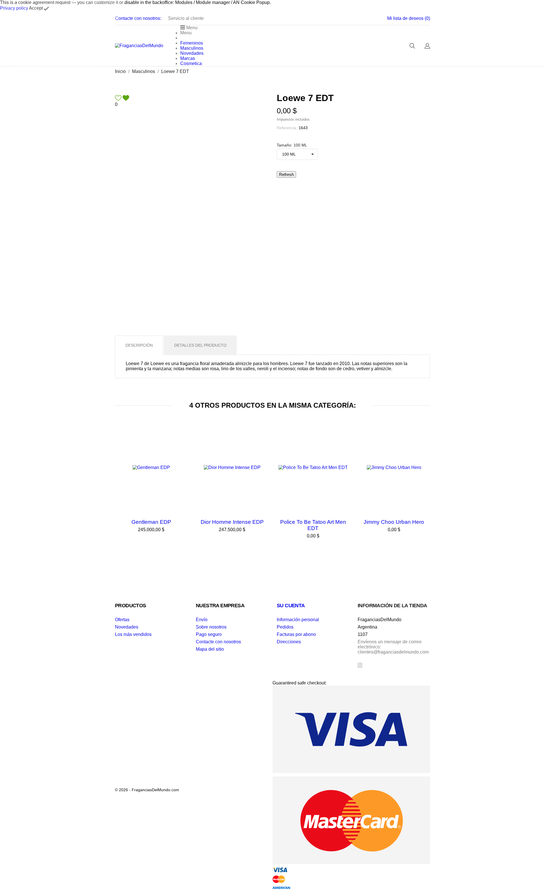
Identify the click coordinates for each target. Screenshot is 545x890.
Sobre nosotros (211, 627)
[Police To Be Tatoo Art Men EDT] (343, 438)
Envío (201, 619)
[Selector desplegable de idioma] (427, 46)
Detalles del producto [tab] (200, 345)
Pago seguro (209, 634)
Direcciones (289, 641)
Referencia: (287, 127)
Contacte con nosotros (218, 641)
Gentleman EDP (151, 522)
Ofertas (122, 619)
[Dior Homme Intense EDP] (262, 438)
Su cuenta (291, 605)
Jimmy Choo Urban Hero (394, 522)
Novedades (126, 627)
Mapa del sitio (210, 649)
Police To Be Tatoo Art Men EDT (313, 525)
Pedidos (285, 627)
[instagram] (360, 665)
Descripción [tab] (139, 345)
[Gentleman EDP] (182, 438)
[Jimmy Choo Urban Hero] (424, 438)
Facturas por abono (296, 634)
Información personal (298, 619)
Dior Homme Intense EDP (232, 522)
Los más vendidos (133, 634)
